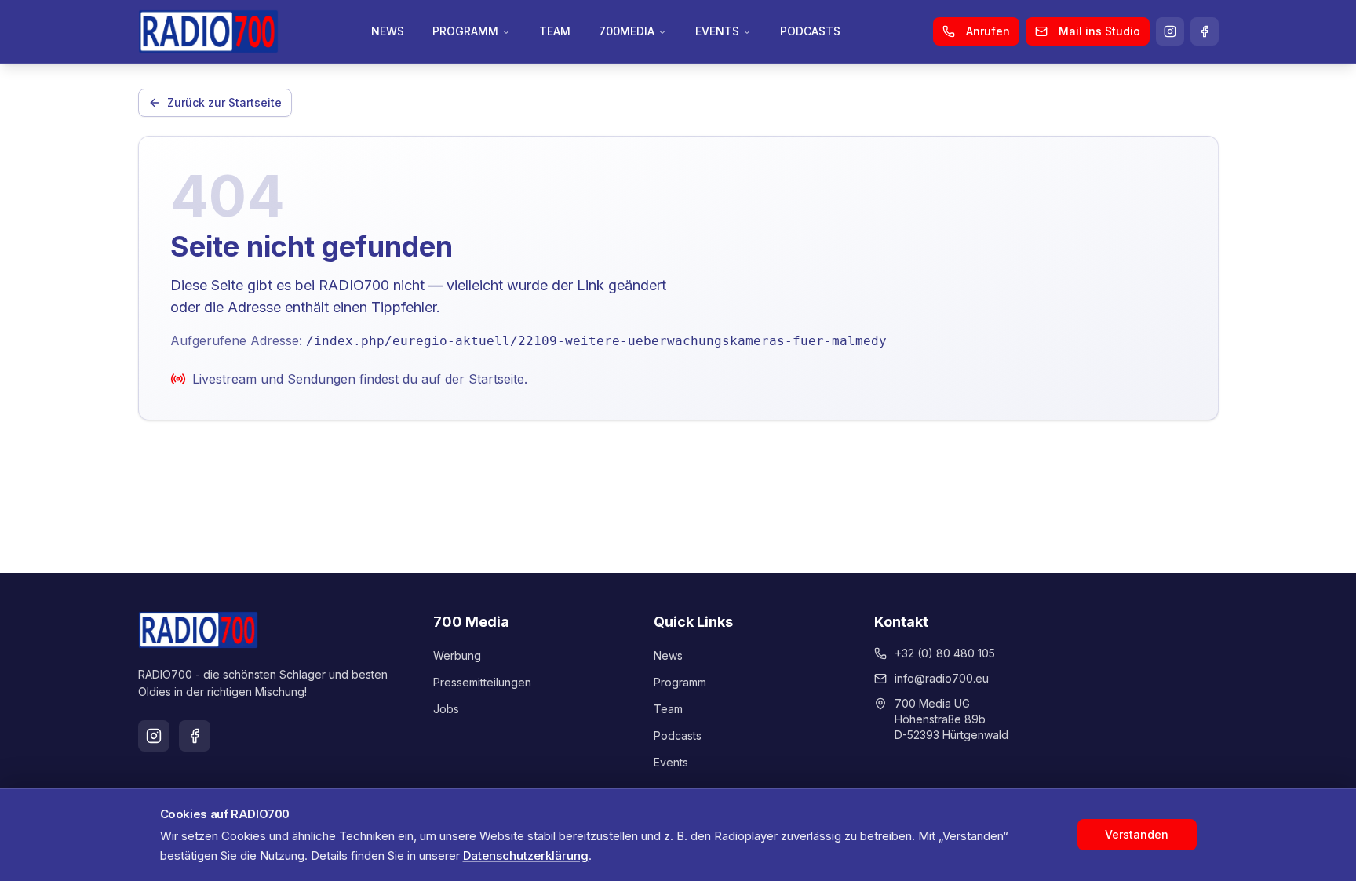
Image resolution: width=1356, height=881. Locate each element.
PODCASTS (810, 31)
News (668, 655)
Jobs (446, 708)
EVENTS (717, 31)
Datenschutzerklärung (526, 855)
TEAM (554, 31)
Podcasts (678, 735)
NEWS (387, 31)
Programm (680, 682)
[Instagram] (1170, 31)
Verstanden (1136, 834)
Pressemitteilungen (482, 682)
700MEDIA (626, 31)
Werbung (457, 655)
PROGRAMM (465, 31)
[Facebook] (1204, 31)
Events (671, 762)
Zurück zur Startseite (224, 102)
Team (668, 708)
